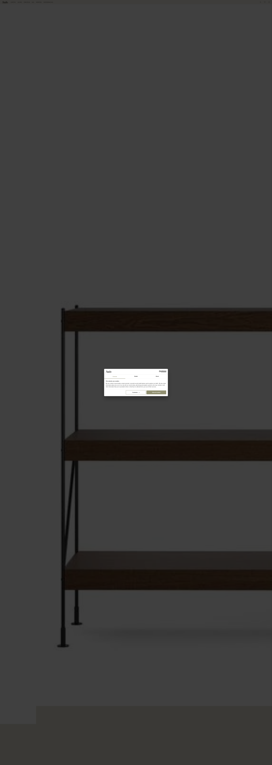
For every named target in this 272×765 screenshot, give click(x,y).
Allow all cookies (156, 392)
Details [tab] (136, 376)
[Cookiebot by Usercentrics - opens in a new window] (160, 372)
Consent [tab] (115, 376)
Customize (135, 392)
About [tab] (157, 376)
